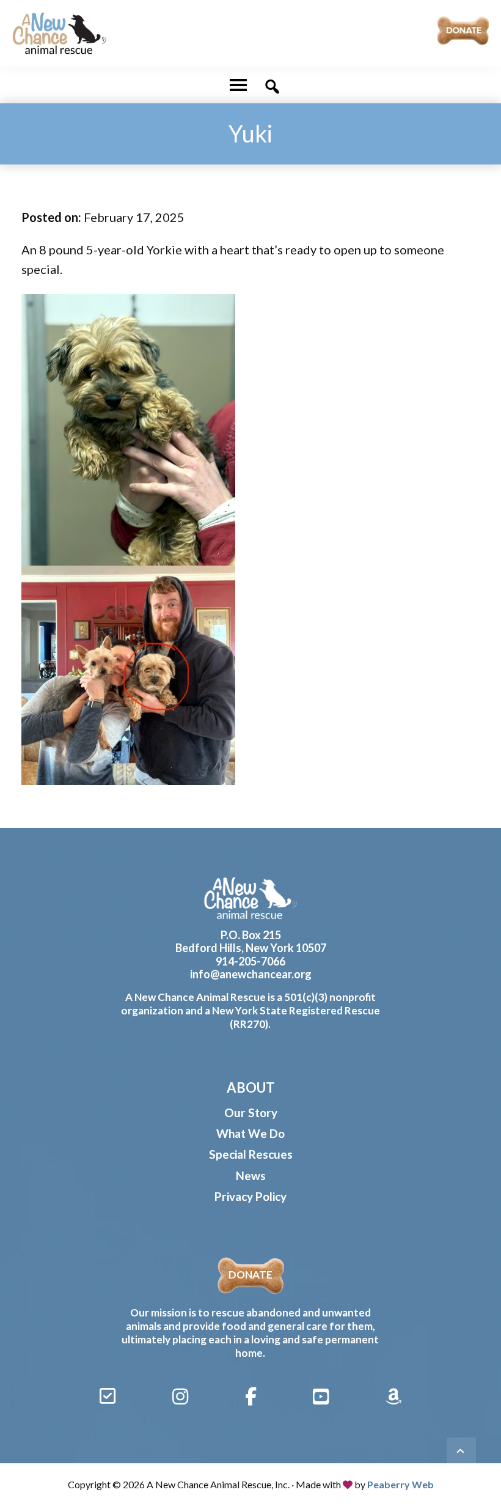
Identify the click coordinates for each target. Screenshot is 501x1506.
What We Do (250, 1133)
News (251, 1175)
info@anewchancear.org (251, 974)
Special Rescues (251, 1154)
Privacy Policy (250, 1196)
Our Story (250, 1113)
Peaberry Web (400, 1484)
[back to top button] (461, 1452)
